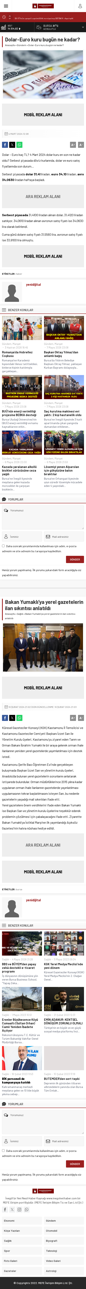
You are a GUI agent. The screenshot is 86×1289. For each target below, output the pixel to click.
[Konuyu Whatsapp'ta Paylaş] (19, 145)
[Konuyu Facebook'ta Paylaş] (5, 145)
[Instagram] (19, 1210)
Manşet (17, 343)
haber (19, 273)
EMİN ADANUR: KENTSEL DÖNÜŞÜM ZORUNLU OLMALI (63, 1021)
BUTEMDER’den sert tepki (62, 1078)
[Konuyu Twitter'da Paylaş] (12, 145)
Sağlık (20, 613)
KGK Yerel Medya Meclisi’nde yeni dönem (63, 965)
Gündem (21, 45)
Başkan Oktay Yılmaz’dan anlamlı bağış (61, 354)
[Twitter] (12, 1210)
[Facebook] (5, 1210)
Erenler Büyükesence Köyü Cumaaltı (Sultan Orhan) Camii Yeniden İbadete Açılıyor (20, 1025)
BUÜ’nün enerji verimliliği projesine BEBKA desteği (44, 17)
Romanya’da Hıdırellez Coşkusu (17, 354)
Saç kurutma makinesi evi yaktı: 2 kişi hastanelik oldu (62, 413)
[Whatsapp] (27, 1210)
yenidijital (33, 284)
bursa (19, 889)
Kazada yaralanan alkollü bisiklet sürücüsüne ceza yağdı (19, 470)
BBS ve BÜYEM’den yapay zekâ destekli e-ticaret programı (19, 967)
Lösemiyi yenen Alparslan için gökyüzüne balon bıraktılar (61, 470)
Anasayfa (10, 45)
